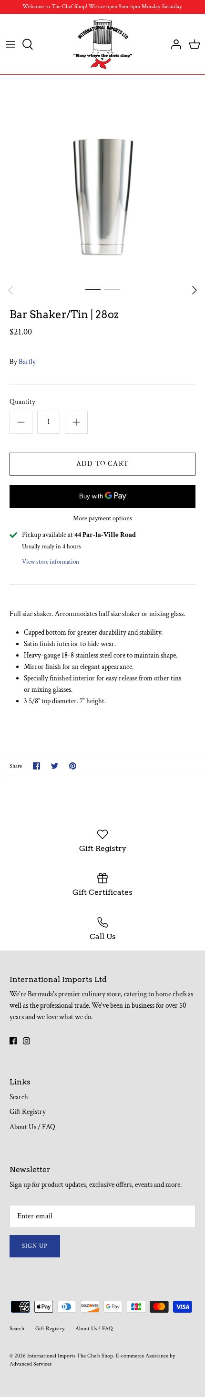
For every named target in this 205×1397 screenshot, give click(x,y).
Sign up (35, 1246)
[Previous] (10, 290)
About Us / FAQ (32, 1127)
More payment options (102, 519)
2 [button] (112, 289)
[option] (102, 177)
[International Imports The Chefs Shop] (103, 44)
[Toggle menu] (10, 44)
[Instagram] (26, 1040)
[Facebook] (13, 1040)
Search (19, 1097)
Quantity (22, 401)
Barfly (27, 361)
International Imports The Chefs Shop (70, 1355)
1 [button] (92, 289)
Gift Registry (28, 1111)
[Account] (173, 44)
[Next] (194, 290)
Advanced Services (30, 1363)
